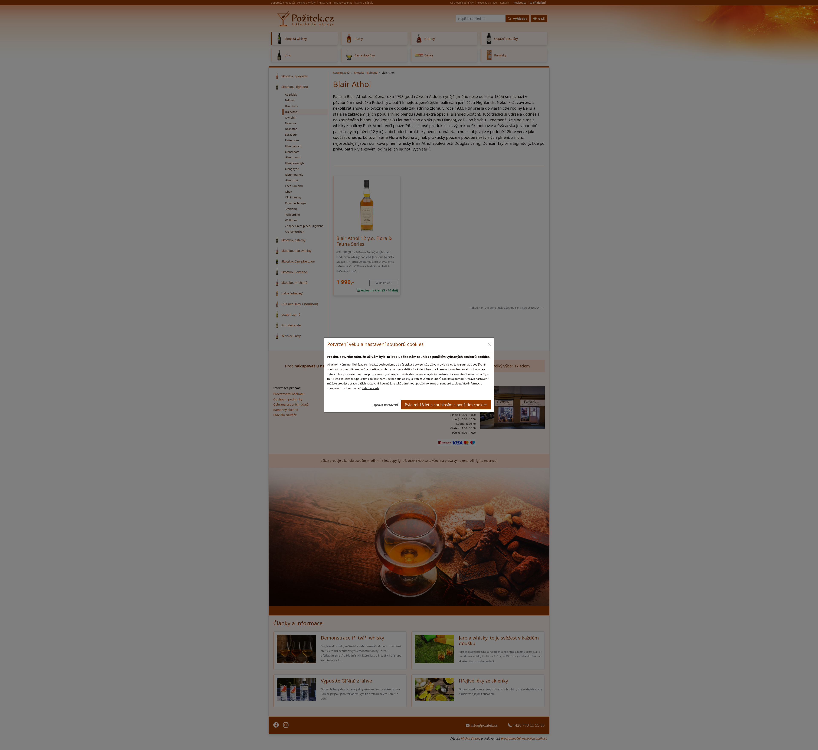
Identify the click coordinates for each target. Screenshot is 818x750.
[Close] (489, 344)
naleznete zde (370, 388)
